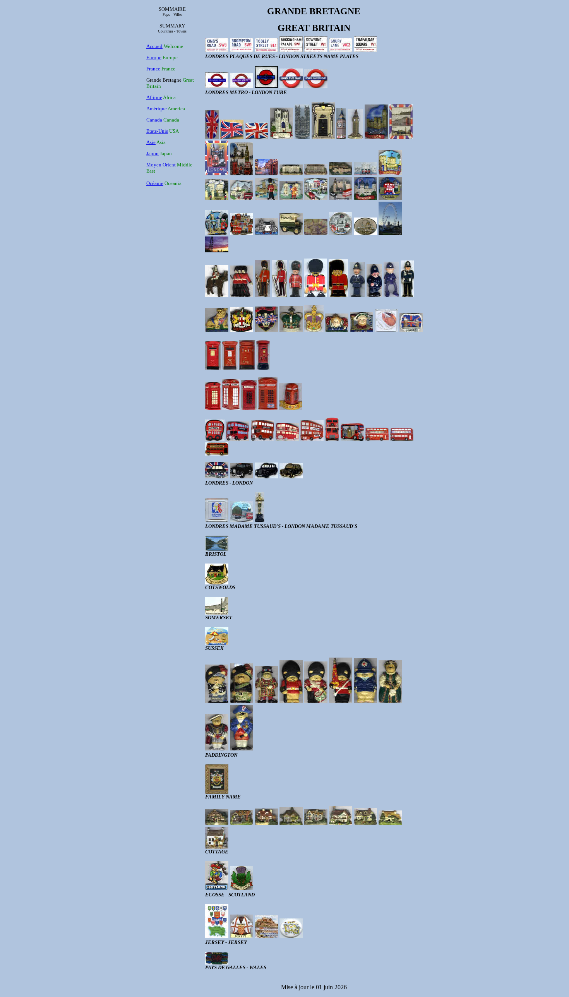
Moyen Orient (161, 165)
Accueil (154, 46)
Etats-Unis (157, 131)
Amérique (156, 108)
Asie (151, 142)
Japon (152, 153)
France (153, 69)
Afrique (154, 97)
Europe (153, 57)
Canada (154, 120)
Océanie (154, 183)
